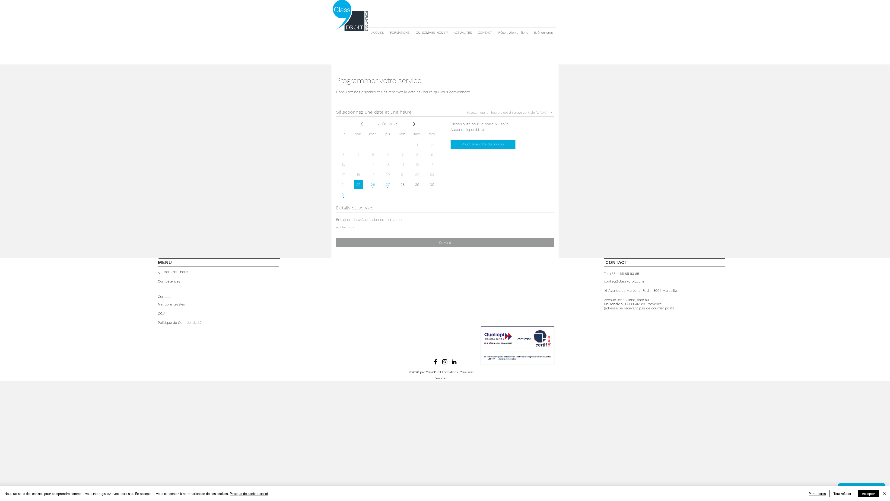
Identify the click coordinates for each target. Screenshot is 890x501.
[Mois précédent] (361, 124)
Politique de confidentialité (249, 493)
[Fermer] (884, 493)
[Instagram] (444, 361)
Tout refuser (842, 493)
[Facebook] (435, 361)
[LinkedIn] (454, 361)
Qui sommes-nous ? (175, 272)
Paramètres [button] (817, 493)
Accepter (868, 493)
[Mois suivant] (414, 124)
